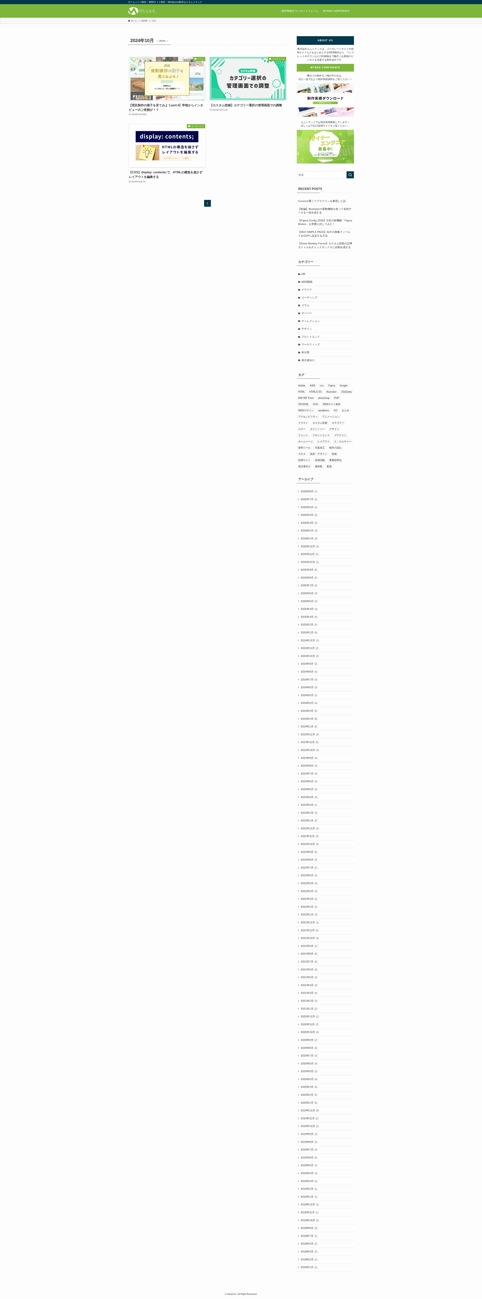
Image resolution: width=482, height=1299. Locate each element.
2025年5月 (309, 601)
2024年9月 (309, 663)
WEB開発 (307, 281)
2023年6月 (309, 781)
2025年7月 (309, 585)
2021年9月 (309, 945)
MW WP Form (306, 398)
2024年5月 (309, 695)
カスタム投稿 (320, 422)
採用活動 (320, 460)
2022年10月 (310, 844)
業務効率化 (335, 460)
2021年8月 (309, 953)
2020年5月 (309, 1071)
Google (343, 385)
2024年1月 (309, 726)
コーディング (309, 297)
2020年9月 (309, 1039)
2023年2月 (309, 812)
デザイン (306, 328)
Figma (331, 385)
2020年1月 (309, 1102)
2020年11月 (309, 1024)
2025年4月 (309, 608)
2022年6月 (309, 875)
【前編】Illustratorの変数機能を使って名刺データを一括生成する (324, 210)
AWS (312, 385)
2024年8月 (309, 671)
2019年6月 (309, 1157)
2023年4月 (309, 797)
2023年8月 (309, 765)
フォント (303, 435)
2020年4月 (309, 1079)
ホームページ (305, 441)
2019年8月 (309, 1141)
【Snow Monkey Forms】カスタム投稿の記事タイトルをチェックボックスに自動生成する (325, 245)
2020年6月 (309, 1063)
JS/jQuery (346, 391)
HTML (301, 391)
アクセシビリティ (308, 416)
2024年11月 (309, 648)
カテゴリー (338, 422)
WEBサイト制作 (332, 404)
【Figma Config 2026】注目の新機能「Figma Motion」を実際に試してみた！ (325, 222)
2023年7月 (309, 773)
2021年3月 (309, 992)
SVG (315, 404)
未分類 (305, 352)
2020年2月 (309, 1094)
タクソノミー (317, 429)
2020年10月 (310, 1032)
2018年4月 (309, 1251)
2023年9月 (309, 757)
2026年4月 (309, 514)
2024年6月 (309, 687)
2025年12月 (310, 546)
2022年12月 (310, 828)
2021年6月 (309, 969)
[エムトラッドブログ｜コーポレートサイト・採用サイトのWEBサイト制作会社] (142, 11)
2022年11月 (309, 836)
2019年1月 (309, 1196)
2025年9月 (309, 569)
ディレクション (310, 321)
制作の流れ (335, 447)
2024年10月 (310, 656)
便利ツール (304, 447)
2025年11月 (309, 554)
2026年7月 (309, 499)
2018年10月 (310, 1220)
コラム (305, 305)
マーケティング (310, 344)
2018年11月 (309, 1212)
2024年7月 (309, 679)
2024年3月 (309, 710)
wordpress (323, 410)
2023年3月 (309, 804)
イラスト (303, 422)
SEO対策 (303, 404)
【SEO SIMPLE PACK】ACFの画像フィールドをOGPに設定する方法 (324, 233)
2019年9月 (309, 1133)
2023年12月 (310, 734)
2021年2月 (309, 1000)
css (322, 385)
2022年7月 (309, 867)
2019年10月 (310, 1126)
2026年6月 (309, 507)
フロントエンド (310, 336)
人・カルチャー (342, 441)
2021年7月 (309, 961)
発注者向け (308, 360)
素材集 (318, 466)
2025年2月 (309, 624)
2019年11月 (309, 1118)
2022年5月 (309, 883)
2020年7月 (309, 1055)
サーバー (306, 313)
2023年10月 (310, 750)
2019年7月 (309, 1149)
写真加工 (320, 447)
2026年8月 (309, 491)
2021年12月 (310, 922)
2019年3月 (309, 1181)
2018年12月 (310, 1204)
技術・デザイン (318, 454)
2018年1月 (309, 1267)
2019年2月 (309, 1188)
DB (303, 273)
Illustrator (331, 391)
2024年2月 (309, 718)
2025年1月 (309, 632)
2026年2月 (309, 530)
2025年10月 (310, 561)
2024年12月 (310, 640)
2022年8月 (309, 859)
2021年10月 (310, 938)
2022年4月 (309, 891)
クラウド (306, 289)
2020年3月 (309, 1086)
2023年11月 (309, 742)
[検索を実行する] (350, 174)
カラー (302, 429)
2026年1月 (309, 538)
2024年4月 (309, 702)
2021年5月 (309, 977)
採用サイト (304, 460)
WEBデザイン (306, 410)
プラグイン (340, 435)
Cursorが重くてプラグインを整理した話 (322, 201)
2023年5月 (309, 789)
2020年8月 (309, 1047)
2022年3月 (309, 898)
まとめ (345, 410)
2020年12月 (310, 1016)
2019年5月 (309, 1165)
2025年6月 (309, 593)
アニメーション (330, 416)
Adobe (301, 385)
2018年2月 (309, 1259)
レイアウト (323, 441)
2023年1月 (309, 820)
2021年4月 (309, 985)
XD (335, 410)
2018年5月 (309, 1243)
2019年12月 (310, 1110)
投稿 (334, 454)
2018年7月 (309, 1235)
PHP (336, 398)
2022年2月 (309, 906)
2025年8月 (309, 577)
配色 (329, 466)
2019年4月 (309, 1173)
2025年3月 (309, 616)
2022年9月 (309, 851)
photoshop (323, 398)
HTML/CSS (315, 391)
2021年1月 (309, 1008)
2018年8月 (309, 1227)
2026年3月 (309, 522)
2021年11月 (309, 930)
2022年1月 (309, 914)
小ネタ (302, 454)
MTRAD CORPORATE (325, 67)
